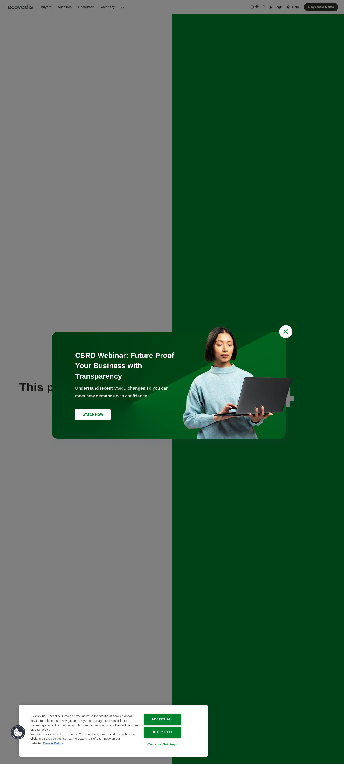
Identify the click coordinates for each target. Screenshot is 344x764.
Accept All (162, 719)
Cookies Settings (162, 744)
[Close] (285, 331)
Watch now (93, 414)
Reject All (162, 732)
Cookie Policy (53, 743)
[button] (18, 732)
